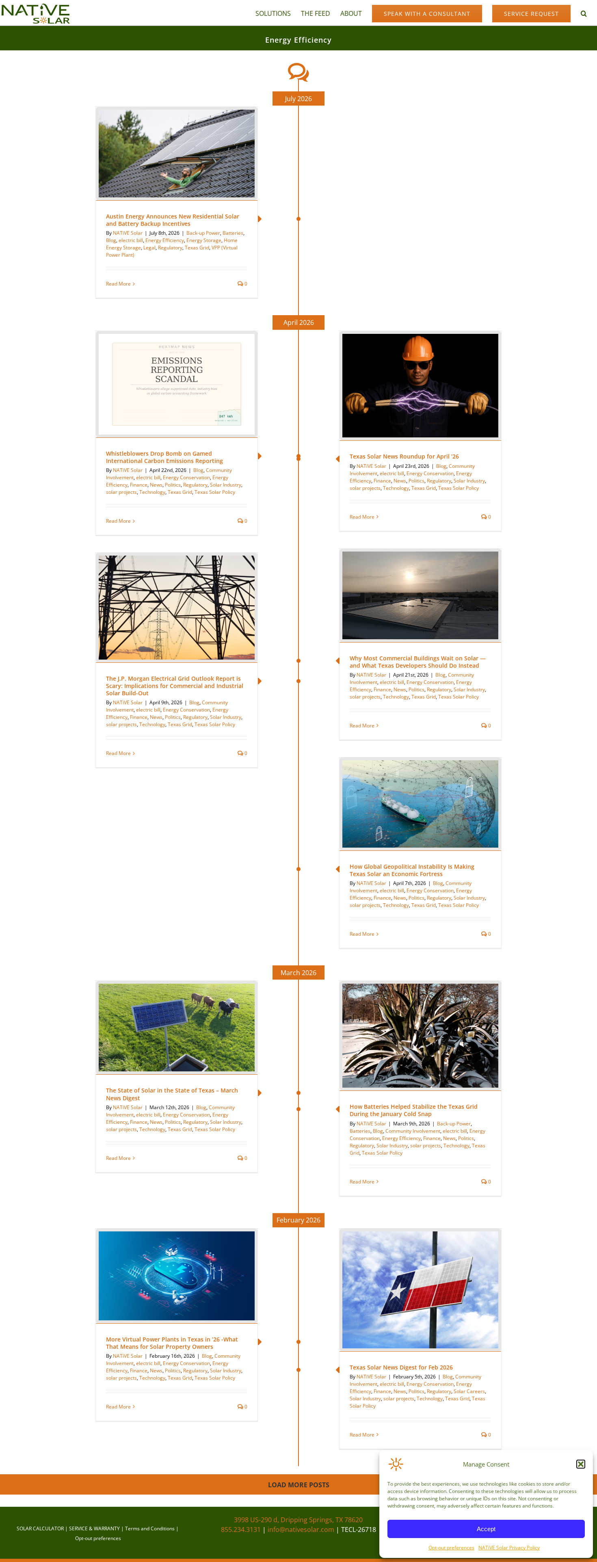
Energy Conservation (430, 473)
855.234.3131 (241, 1529)
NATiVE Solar (128, 232)
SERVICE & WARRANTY (94, 1528)
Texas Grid (197, 247)
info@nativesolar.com (301, 1529)
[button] (581, 1464)
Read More (118, 283)
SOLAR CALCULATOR (40, 1528)
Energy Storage (203, 240)
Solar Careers (469, 1391)
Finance (382, 480)
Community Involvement (412, 1130)
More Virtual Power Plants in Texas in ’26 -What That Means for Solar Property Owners (172, 1342)
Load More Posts (298, 1484)
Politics (416, 480)
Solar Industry (469, 480)
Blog (111, 240)
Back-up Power (203, 232)
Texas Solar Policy (458, 488)
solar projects (365, 488)
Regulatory (170, 247)
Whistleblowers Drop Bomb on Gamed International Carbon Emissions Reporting (164, 457)
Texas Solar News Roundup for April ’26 (404, 456)
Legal (149, 247)
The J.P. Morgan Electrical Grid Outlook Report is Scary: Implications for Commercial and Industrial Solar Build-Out (174, 686)
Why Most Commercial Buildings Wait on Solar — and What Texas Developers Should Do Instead (418, 661)
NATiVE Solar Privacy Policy (509, 1547)
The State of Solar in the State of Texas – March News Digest (172, 1093)
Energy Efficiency (164, 240)
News (400, 480)
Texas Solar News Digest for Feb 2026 (401, 1367)
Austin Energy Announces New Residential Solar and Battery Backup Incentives (172, 219)
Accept (486, 1528)
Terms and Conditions (150, 1528)
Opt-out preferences (451, 1547)
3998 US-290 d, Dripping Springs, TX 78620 (298, 1519)
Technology (396, 488)
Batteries (233, 232)
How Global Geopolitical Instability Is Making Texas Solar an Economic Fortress (412, 870)
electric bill (131, 240)
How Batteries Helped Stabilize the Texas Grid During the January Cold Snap (414, 1110)
